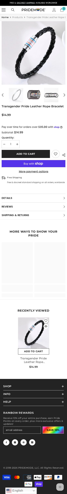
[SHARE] (62, 154)
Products (17, 17)
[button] (2, 95)
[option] (33, 3)
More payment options (33, 171)
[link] (17, 288)
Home (5, 17)
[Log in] (54, 10)
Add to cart (25, 153)
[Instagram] (15, 442)
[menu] (4, 10)
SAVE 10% (53, 430)
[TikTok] (32, 442)
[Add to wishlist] (56, 154)
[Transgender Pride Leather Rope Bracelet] (33, 332)
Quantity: (8, 138)
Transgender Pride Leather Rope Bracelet (33, 360)
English (17, 490)
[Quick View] (45, 326)
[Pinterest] (23, 442)
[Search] (13, 10)
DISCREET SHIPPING (26, 2)
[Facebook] (6, 442)
